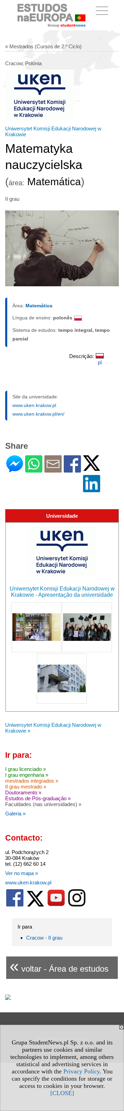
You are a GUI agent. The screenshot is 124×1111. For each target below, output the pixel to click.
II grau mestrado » (25, 787)
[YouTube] (56, 905)
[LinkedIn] (91, 489)
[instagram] (76, 905)
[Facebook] (72, 469)
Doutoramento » (23, 792)
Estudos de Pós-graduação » (38, 798)
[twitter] (35, 905)
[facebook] (14, 905)
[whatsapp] (33, 469)
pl (100, 362)
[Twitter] (91, 468)
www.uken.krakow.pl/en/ (38, 414)
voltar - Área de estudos (59, 966)
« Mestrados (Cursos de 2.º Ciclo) (43, 46)
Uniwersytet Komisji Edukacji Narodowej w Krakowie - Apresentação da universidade (62, 592)
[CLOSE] (62, 1093)
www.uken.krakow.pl (34, 405)
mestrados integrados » (31, 781)
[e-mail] (53, 469)
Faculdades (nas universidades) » (43, 804)
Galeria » (15, 813)
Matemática (38, 305)
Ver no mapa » (21, 873)
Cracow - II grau (44, 938)
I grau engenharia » (26, 775)
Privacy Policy (81, 1071)
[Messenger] (14, 469)
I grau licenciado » (25, 769)
